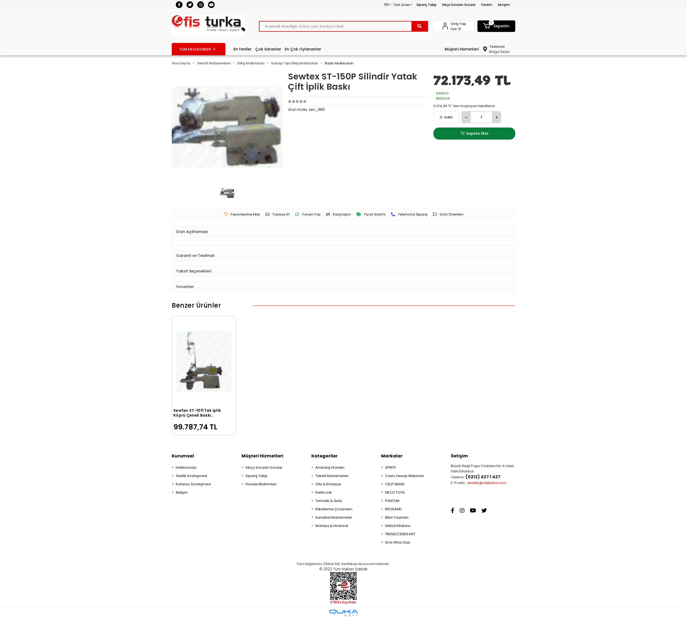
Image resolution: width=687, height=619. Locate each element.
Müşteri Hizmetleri (462, 49)
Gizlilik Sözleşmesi (191, 475)
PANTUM (392, 500)
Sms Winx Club (397, 542)
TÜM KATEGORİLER (195, 49)
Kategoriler (324, 456)
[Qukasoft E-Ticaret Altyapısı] (343, 613)
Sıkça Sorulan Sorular (459, 4)
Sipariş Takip (426, 4)
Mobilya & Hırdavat (331, 525)
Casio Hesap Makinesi (404, 475)
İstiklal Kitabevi (397, 525)
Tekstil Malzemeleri (332, 475)
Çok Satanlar (268, 49)
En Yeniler (242, 49)
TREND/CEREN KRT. (400, 534)
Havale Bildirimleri (261, 484)
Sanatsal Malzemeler (333, 517)
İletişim (504, 4)
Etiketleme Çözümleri (333, 509)
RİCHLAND (393, 509)
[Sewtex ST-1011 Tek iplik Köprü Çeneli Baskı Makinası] (204, 361)
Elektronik (323, 492)
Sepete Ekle (477, 133)
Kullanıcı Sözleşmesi (193, 484)
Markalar (392, 456)
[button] (496, 26)
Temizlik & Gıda (328, 500)
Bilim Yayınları (396, 517)
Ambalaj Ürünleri (329, 467)
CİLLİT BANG (394, 484)
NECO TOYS (395, 492)
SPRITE (390, 467)
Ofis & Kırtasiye (328, 484)
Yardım (486, 4)
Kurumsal (183, 456)
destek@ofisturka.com (486, 482)
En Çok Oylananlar (303, 49)
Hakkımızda (186, 467)
